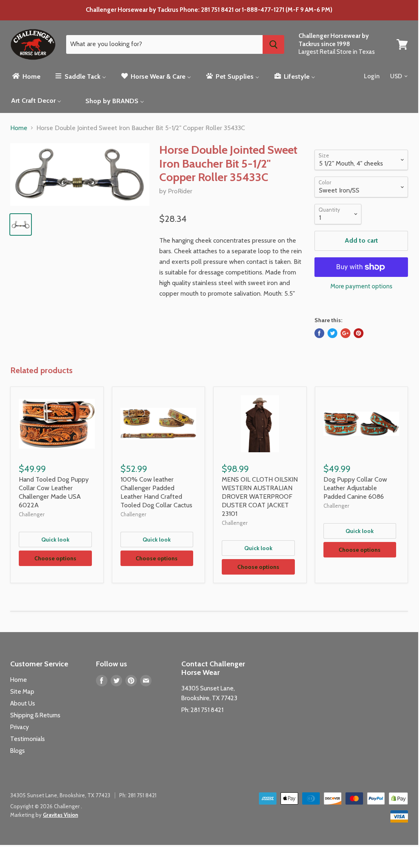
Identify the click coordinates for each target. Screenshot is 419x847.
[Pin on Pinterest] (358, 333)
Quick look (55, 539)
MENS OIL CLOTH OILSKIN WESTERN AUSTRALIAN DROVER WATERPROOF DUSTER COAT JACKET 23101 (260, 496)
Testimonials (27, 739)
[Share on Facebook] (319, 333)
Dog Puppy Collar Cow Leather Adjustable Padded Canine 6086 (355, 487)
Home (18, 128)
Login (372, 76)
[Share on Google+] (345, 333)
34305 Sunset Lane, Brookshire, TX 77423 (60, 795)
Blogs (17, 750)
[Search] (273, 44)
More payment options (361, 286)
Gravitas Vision (60, 815)
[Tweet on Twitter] (332, 333)
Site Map (22, 691)
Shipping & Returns (35, 715)
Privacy (19, 727)
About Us (22, 703)
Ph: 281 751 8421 (202, 710)
